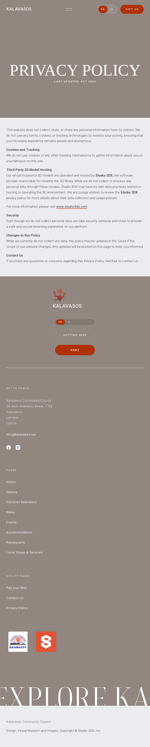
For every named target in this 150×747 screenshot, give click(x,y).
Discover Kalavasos (21, 502)
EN (103, 9)
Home (10, 482)
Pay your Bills (16, 588)
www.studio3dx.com (71, 206)
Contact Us (15, 598)
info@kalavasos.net (21, 434)
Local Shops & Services (24, 552)
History (12, 492)
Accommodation (19, 532)
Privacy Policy (17, 608)
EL (112, 9)
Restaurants (15, 542)
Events (11, 522)
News (10, 512)
